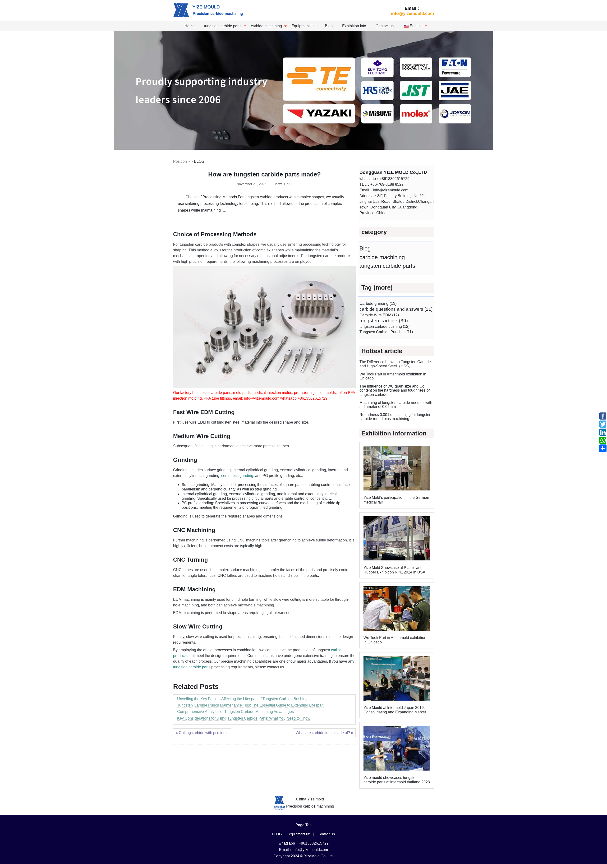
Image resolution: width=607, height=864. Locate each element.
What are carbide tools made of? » (324, 733)
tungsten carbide (383, 320)
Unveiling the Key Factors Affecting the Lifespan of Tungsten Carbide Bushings (243, 699)
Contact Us (326, 834)
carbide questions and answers (395, 309)
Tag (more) (377, 287)
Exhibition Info (354, 26)
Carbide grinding (378, 303)
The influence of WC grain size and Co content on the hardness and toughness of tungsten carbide (394, 390)
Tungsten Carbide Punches (386, 332)
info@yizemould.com (412, 13)
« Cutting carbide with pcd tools (202, 733)
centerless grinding (237, 476)
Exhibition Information (394, 433)
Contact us (385, 26)
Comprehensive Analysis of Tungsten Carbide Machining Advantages (235, 712)
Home (189, 26)
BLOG (199, 161)
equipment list (299, 834)
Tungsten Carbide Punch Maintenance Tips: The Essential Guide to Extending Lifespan (250, 705)
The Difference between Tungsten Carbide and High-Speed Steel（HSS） (395, 364)
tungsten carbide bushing (384, 326)
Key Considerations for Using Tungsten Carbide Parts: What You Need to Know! (244, 718)
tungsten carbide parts (222, 26)
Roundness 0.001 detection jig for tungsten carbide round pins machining (395, 417)
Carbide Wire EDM (379, 315)
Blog (329, 26)
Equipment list (303, 26)
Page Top (303, 825)
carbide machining (266, 26)
